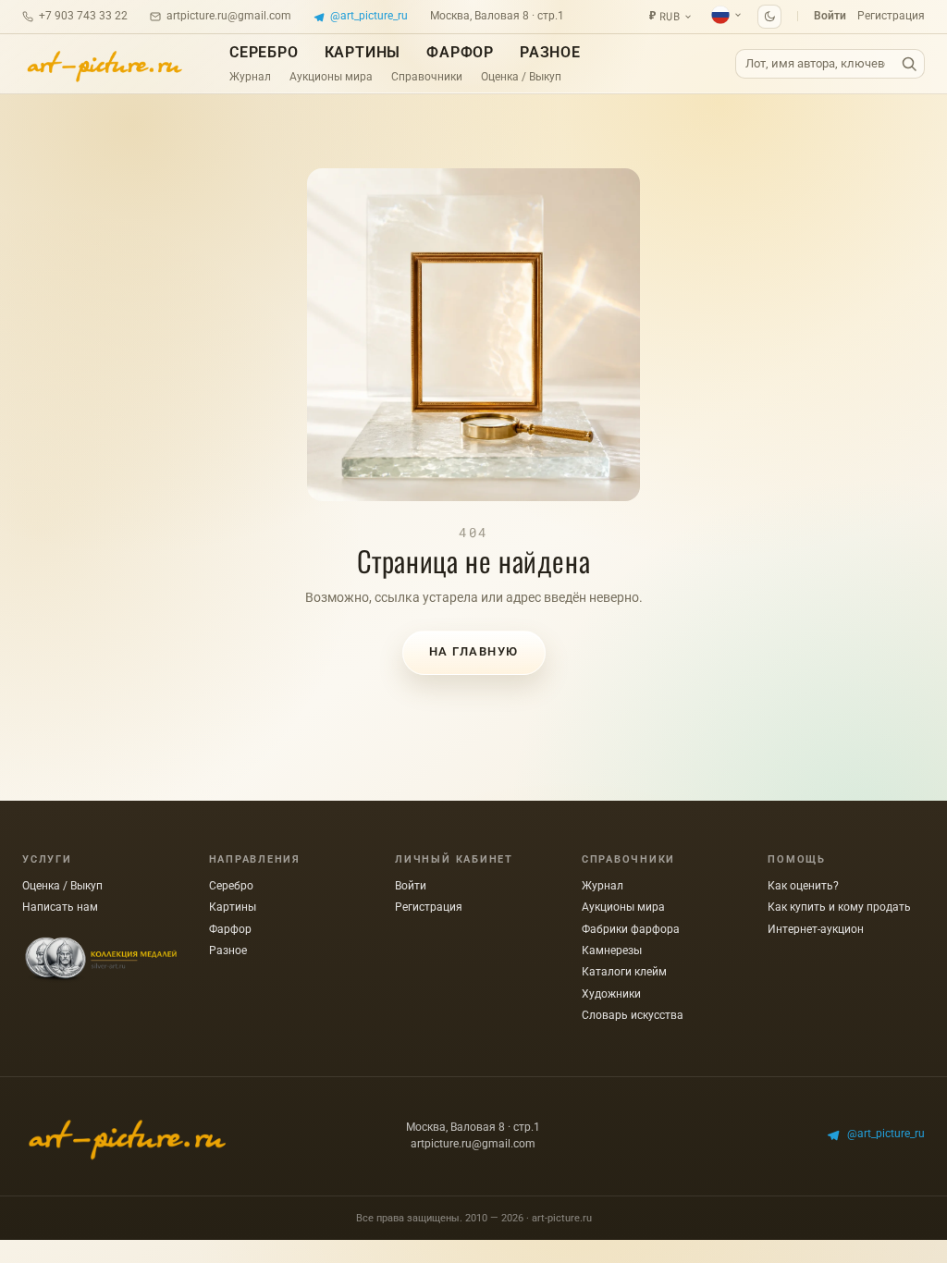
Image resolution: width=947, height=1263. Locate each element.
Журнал (250, 76)
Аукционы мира (331, 76)
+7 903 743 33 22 (83, 15)
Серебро (264, 52)
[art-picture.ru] (103, 63)
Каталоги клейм (624, 971)
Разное (550, 52)
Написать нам (60, 907)
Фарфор (460, 52)
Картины (363, 52)
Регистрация (891, 15)
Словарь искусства (632, 1015)
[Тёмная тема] (769, 17)
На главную (474, 651)
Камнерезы (612, 950)
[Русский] (726, 15)
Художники (611, 993)
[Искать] (909, 64)
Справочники (426, 76)
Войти (830, 15)
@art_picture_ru (369, 15)
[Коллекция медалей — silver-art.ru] (100, 960)
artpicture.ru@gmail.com (228, 15)
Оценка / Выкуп (521, 76)
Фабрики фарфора (631, 929)
